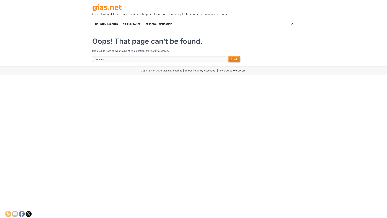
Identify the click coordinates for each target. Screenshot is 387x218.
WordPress (239, 70)
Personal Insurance (159, 24)
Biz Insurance (131, 24)
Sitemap (177, 70)
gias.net (107, 7)
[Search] (292, 24)
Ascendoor (210, 70)
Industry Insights (106, 24)
